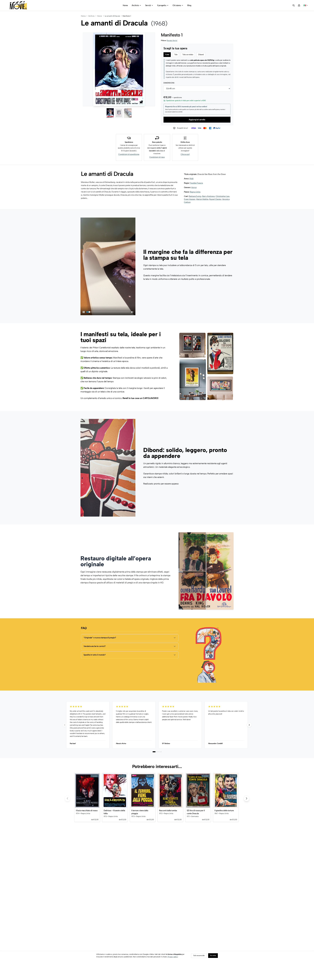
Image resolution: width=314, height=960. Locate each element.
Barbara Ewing (195, 196)
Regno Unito (195, 192)
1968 (191, 178)
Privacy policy (173, 957)
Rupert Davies (215, 199)
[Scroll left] (67, 798)
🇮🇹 (305, 5)
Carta (167, 54)
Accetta (213, 955)
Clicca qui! (185, 154)
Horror (99, 16)
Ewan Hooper (189, 199)
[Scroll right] (246, 798)
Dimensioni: (169, 83)
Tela (175, 54)
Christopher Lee (222, 196)
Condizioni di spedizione (128, 154)
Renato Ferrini (172, 41)
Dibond (201, 54)
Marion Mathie (202, 199)
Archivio (91, 16)
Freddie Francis (196, 183)
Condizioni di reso (157, 157)
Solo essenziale (199, 955)
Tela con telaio (187, 54)
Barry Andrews (208, 196)
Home (83, 16)
